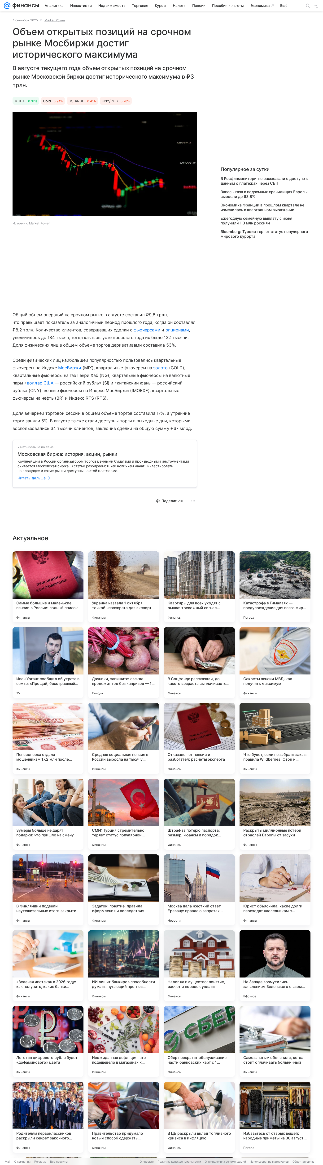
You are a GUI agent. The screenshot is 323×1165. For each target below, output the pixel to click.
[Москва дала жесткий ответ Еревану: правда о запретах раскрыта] (199, 889)
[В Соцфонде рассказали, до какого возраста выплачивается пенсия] (199, 662)
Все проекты (59, 1161)
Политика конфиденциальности (179, 1161)
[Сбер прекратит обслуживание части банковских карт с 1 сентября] (199, 1041)
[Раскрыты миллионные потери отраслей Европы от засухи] (275, 814)
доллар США (40, 382)
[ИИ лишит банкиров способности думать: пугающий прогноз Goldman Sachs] (123, 965)
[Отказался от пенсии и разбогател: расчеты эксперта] (199, 738)
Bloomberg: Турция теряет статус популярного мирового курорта (264, 234)
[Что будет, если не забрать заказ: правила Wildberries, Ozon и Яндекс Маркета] (275, 738)
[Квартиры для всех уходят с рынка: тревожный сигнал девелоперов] (199, 586)
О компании (22, 1161)
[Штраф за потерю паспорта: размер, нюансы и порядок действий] (199, 814)
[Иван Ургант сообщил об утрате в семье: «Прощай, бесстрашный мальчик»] (48, 662)
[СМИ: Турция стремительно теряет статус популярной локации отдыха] (123, 814)
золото (160, 367)
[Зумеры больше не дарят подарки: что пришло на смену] (48, 814)
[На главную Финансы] (24, 5)
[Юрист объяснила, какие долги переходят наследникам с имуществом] (275, 889)
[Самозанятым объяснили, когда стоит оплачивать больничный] (275, 1041)
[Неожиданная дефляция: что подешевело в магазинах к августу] (123, 1041)
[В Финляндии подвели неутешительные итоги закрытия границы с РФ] (48, 889)
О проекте (147, 1161)
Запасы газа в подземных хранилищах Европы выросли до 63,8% (264, 194)
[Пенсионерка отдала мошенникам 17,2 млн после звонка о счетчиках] (48, 738)
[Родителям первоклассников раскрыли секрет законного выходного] (48, 1117)
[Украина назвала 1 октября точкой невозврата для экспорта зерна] (123, 586)
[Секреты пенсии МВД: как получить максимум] (275, 662)
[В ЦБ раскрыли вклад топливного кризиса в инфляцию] (199, 1117)
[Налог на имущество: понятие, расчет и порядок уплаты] (199, 965)
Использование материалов (269, 1161)
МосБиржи (69, 367)
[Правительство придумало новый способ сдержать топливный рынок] (123, 1117)
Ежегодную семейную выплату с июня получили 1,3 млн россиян (256, 220)
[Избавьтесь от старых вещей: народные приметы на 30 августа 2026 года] (275, 1117)
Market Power (54, 20)
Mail (7, 1161)
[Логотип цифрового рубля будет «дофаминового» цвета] (48, 1041)
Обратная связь (303, 1161)
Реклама (40, 1161)
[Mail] (7, 5)
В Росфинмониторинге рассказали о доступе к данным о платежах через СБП (264, 181)
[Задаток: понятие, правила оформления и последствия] (123, 889)
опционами (177, 329)
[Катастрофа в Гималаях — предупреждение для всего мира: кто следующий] (275, 586)
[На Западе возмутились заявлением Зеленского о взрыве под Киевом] (275, 965)
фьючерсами (147, 329)
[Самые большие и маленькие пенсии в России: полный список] (48, 586)
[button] (105, 164)
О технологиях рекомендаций (225, 1161)
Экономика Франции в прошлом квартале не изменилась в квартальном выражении (262, 207)
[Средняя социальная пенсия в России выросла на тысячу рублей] (123, 738)
